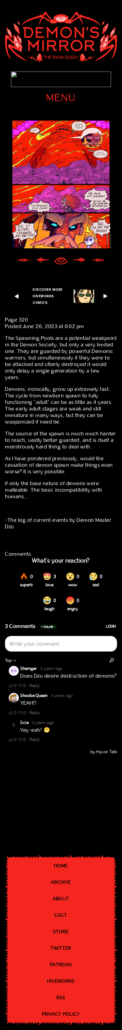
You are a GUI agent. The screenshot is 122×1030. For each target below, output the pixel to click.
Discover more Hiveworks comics (48, 296)
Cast (61, 915)
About (61, 899)
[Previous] (42, 261)
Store (61, 932)
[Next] (79, 261)
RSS (61, 997)
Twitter (61, 948)
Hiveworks (61, 981)
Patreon (61, 964)
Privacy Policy (61, 1014)
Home (61, 866)
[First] (24, 261)
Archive (61, 882)
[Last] (97, 261)
